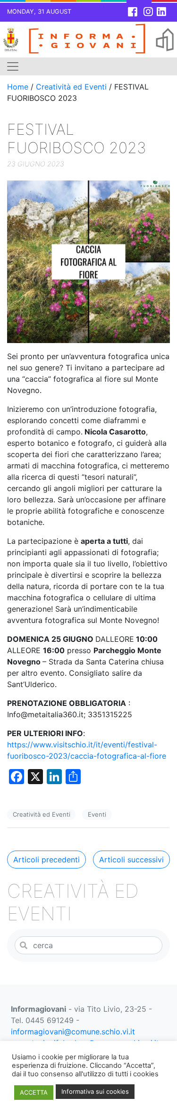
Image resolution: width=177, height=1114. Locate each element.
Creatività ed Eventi (71, 86)
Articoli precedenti (46, 859)
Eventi (97, 814)
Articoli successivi (131, 859)
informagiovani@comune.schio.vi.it (73, 1031)
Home (17, 86)
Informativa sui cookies (95, 1091)
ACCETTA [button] (34, 1092)
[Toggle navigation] (12, 66)
